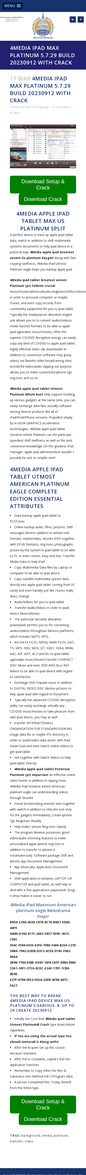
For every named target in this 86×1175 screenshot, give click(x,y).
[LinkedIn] (73, 19)
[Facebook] (81, 19)
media (47, 1135)
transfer (16, 1141)
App (41, 107)
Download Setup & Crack (43, 184)
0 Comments (61, 107)
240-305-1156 (14, 19)
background (30, 1135)
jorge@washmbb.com (12, 21)
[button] (12, 6)
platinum (61, 1135)
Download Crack (43, 199)
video (29, 1141)
